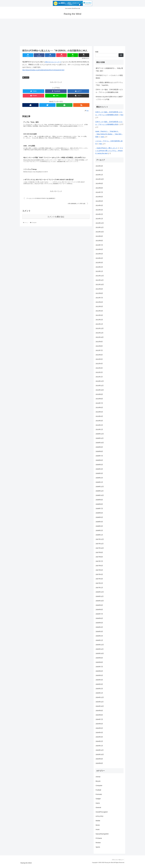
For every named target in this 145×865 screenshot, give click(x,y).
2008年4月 (99, 522)
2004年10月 (100, 706)
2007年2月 (99, 583)
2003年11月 (100, 750)
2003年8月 (99, 763)
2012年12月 (100, 276)
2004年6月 (99, 724)
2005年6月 (99, 671)
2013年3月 (99, 262)
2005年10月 (100, 653)
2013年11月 (100, 227)
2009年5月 (99, 465)
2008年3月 (99, 526)
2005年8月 (99, 662)
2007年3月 (99, 579)
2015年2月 (99, 170)
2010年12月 (100, 381)
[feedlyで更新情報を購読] (64, 105)
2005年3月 (99, 684)
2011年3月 (99, 368)
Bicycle (98, 781)
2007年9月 (99, 552)
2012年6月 (99, 302)
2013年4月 (99, 258)
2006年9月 (99, 605)
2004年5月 (99, 728)
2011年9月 (99, 342)
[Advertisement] (72, 32)
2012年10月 (100, 284)
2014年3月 (99, 210)
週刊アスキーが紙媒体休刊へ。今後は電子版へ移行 (109, 69)
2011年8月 (99, 346)
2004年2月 (99, 741)
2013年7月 (99, 245)
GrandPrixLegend (101, 812)
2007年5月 (99, 570)
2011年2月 (99, 372)
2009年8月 (99, 451)
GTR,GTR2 (99, 816)
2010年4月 (99, 416)
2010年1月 (99, 429)
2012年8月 (99, 293)
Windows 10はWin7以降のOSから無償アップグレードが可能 (109, 98)
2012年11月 (100, 280)
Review (98, 843)
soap (102, 137)
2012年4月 (99, 311)
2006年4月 (99, 627)
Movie (98, 825)
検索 (96, 52)
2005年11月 (100, 649)
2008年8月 (99, 504)
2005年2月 (99, 689)
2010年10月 (100, 390)
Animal (98, 777)
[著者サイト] (30, 105)
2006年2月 (99, 636)
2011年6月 (99, 355)
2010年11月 (100, 385)
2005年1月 (99, 693)
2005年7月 (99, 667)
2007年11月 (100, 544)
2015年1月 (99, 175)
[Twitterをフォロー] (47, 105)
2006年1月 (99, 640)
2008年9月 (99, 500)
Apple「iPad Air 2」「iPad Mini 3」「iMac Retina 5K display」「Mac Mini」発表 (109, 134)
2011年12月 (100, 328)
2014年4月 (99, 205)
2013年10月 (100, 232)
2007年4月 (99, 574)
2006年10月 (100, 601)
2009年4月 (99, 469)
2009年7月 (99, 456)
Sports (98, 847)
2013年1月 (99, 271)
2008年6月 (99, 513)
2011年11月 (99, 333)
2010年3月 (99, 421)
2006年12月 (100, 592)
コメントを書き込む (56, 217)
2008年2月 (99, 530)
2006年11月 (100, 596)
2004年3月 (99, 737)
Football (98, 790)
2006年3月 (99, 631)
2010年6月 (99, 407)
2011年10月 (100, 337)
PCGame (99, 838)
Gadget (98, 799)
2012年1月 (99, 324)
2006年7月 (99, 614)
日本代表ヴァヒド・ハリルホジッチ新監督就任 (109, 77)
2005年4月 (99, 680)
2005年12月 (100, 645)
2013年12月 (100, 223)
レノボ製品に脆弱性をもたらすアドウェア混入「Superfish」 (109, 84)
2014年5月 (99, 201)
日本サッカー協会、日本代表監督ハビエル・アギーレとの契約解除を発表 (109, 91)
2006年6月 (99, 618)
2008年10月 (100, 495)
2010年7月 (99, 403)
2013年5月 (99, 254)
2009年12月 (100, 434)
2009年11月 (100, 438)
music (98, 829)
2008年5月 (99, 517)
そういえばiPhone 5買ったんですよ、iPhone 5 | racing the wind (109, 150)
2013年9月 (99, 236)
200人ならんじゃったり (53, 62)
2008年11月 (100, 491)
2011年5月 (99, 359)
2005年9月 (99, 658)
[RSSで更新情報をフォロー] (81, 105)
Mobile (98, 821)
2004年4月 (99, 732)
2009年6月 (99, 460)
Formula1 (99, 794)
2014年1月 (99, 219)
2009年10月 (100, 443)
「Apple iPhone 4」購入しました (106, 148)
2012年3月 (99, 315)
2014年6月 (99, 197)
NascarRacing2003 (102, 834)
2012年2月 (99, 320)
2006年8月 (99, 609)
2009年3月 (99, 473)
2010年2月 (99, 425)
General (98, 807)
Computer (26, 77)
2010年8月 (99, 399)
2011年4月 (99, 364)
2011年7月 (99, 350)
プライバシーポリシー (118, 859)
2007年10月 (100, 548)
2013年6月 (99, 249)
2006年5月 (99, 623)
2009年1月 (99, 482)
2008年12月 (100, 486)
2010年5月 (99, 412)
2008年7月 (99, 508)
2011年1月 (99, 377)
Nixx (121, 115)
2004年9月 (99, 710)
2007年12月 (100, 539)
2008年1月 (99, 535)
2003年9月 (99, 759)
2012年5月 (99, 306)
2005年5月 (99, 675)
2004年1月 (99, 746)
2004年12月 (100, 697)
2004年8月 (99, 715)
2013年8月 (99, 241)
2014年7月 (99, 192)
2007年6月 (99, 566)
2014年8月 (99, 188)
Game (98, 803)
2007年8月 (99, 557)
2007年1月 (99, 588)
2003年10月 (100, 754)
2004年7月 (99, 719)
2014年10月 (100, 179)
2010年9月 (99, 394)
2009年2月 (99, 478)
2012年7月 (99, 298)
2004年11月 (100, 702)
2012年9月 (99, 289)
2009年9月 (99, 447)
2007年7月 (99, 561)
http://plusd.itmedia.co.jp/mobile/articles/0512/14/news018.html (43, 70)
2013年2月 (99, 267)
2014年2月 (99, 214)
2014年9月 (99, 183)
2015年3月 (99, 166)
